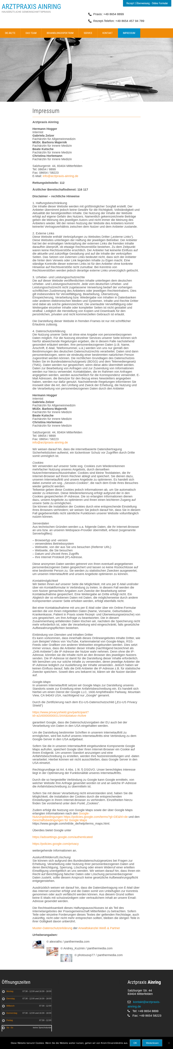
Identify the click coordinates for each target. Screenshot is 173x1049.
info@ (36, 442)
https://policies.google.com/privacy (55, 843)
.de (66, 442)
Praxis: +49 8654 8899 (108, 14)
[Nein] (168, 1043)
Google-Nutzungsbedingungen (61, 815)
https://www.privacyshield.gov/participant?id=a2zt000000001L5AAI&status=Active (60, 714)
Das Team (31, 33)
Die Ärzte (10, 33)
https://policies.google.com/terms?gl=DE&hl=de (96, 816)
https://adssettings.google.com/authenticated (62, 837)
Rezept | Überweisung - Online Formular (147, 3)
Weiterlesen (152, 1043)
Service (88, 33)
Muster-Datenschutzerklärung (52, 928)
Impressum (129, 33)
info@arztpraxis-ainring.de (60, 176)
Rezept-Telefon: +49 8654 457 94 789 (118, 21)
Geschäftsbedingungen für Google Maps (59, 820)
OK (135, 1043)
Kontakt (108, 33)
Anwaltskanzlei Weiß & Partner (99, 928)
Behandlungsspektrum (60, 33)
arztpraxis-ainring (52, 442)
